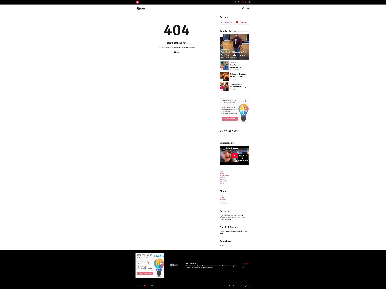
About (222, 197)
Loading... (223, 135)
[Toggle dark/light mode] (248, 8)
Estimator (223, 199)
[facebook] (235, 2)
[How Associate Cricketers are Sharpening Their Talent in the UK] (224, 65)
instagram (228, 22)
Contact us (236, 286)
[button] (243, 8)
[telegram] (249, 2)
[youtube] (242, 2)
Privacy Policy (245, 286)
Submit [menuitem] (222, 183)
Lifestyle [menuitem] (222, 177)
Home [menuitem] (221, 171)
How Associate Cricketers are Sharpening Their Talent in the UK (239, 66)
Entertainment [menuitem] (224, 175)
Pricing (222, 201)
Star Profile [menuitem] (223, 181)
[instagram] (246, 2)
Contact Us (223, 203)
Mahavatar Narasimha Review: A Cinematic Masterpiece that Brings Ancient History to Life (239, 75)
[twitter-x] (239, 2)
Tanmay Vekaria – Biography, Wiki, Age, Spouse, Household (238, 85)
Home (177, 52)
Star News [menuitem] (223, 179)
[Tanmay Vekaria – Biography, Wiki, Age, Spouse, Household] (224, 86)
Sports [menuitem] (222, 173)
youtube (243, 22)
